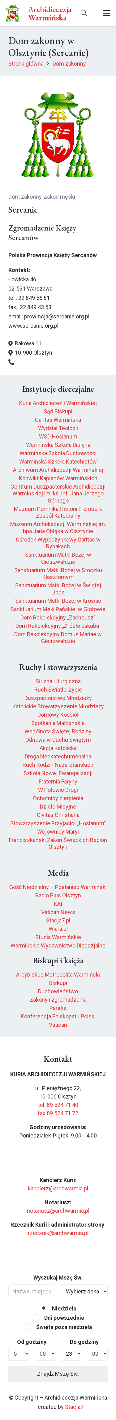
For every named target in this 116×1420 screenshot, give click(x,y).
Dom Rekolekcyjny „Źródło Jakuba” (58, 626)
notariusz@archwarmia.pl (58, 1210)
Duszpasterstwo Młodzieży (58, 698)
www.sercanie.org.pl (33, 325)
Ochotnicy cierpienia (58, 798)
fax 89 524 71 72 (58, 1113)
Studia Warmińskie (58, 937)
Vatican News (58, 912)
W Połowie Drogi (58, 790)
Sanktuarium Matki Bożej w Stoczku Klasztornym (58, 574)
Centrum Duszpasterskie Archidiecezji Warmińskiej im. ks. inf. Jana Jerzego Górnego (58, 493)
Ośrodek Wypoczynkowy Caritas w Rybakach (58, 543)
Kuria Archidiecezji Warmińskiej (58, 403)
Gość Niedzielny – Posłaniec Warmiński (58, 887)
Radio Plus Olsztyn (58, 895)
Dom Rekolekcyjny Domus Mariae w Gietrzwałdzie (58, 638)
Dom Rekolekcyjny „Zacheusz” (58, 617)
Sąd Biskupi (58, 411)
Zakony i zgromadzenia (58, 999)
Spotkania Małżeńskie (58, 723)
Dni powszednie (63, 1317)
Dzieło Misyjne (58, 806)
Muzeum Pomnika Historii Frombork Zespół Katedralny (58, 512)
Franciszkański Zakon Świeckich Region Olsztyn (58, 843)
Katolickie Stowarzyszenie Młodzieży (58, 706)
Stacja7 (74, 1407)
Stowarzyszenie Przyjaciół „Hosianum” (58, 823)
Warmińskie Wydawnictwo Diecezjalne (58, 945)
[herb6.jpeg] (13, 13)
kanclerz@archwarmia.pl (58, 1188)
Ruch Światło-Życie (58, 689)
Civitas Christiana (58, 815)
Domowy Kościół (58, 714)
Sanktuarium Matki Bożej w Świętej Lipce (58, 589)
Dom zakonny (24, 196)
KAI (58, 903)
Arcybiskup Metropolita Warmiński (58, 974)
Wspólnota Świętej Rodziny (58, 731)
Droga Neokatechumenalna (58, 756)
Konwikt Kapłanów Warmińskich (58, 478)
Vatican (58, 1024)
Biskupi (58, 983)
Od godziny (31, 1342)
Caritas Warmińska (58, 420)
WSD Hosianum (58, 436)
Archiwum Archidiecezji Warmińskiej (58, 470)
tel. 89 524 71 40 (58, 1105)
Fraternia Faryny (58, 781)
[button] (84, 13)
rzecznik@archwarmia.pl (58, 1233)
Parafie (58, 1008)
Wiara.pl (58, 929)
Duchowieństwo (58, 991)
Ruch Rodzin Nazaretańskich (58, 765)
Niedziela (63, 1308)
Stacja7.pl (58, 920)
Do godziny (84, 1342)
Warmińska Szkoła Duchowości (58, 453)
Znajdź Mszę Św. (58, 1373)
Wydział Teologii (58, 428)
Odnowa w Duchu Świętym (58, 739)
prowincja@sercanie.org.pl (56, 316)
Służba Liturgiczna (58, 681)
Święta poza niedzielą (63, 1327)
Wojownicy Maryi (58, 831)
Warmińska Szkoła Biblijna (58, 445)
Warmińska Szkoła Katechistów (58, 461)
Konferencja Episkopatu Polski (58, 1016)
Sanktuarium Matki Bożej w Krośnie (58, 601)
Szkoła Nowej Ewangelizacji (58, 773)
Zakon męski (59, 196)
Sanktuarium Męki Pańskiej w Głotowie (58, 609)
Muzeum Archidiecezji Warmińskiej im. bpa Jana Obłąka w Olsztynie (58, 527)
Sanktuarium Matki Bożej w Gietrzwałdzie (58, 558)
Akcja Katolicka (58, 748)
